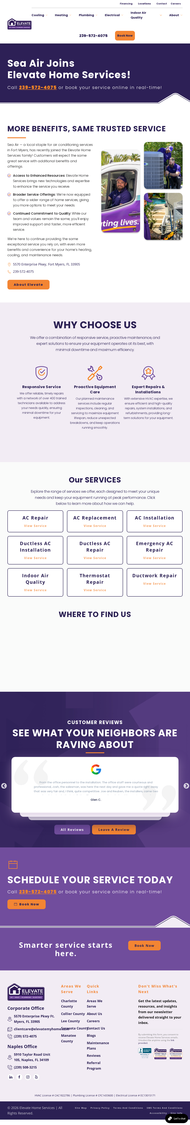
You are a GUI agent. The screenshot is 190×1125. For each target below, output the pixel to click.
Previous (2, 785)
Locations (144, 3)
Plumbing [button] (86, 15)
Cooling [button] (38, 15)
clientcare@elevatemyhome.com (41, 1029)
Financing (126, 3)
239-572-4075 (93, 35)
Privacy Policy (100, 1107)
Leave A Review (114, 829)
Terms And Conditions (128, 1107)
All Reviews (72, 829)
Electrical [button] (112, 15)
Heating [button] (61, 15)
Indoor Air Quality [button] (138, 15)
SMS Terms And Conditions (165, 1107)
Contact (161, 3)
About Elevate (28, 284)
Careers (176, 3)
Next (185, 785)
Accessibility (158, 1113)
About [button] (174, 15)
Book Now (125, 35)
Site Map (81, 1107)
